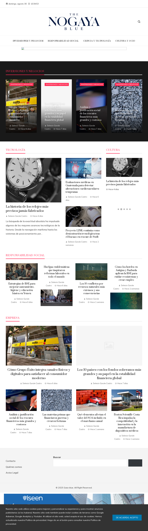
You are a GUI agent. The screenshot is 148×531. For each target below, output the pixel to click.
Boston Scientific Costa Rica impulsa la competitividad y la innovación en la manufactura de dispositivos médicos (127, 422)
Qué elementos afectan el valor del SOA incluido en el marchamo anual (91, 418)
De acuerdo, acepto (127, 517)
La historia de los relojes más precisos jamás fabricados (27, 209)
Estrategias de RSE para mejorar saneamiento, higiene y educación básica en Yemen (21, 288)
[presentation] (8, 286)
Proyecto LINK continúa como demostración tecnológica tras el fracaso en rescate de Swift (83, 234)
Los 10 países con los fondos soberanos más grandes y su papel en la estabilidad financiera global (109, 374)
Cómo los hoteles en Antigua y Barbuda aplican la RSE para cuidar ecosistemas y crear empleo (126, 273)
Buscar (57, 457)
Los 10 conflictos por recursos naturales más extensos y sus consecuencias (91, 288)
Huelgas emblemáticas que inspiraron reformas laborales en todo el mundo (57, 271)
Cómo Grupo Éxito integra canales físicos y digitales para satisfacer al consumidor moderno (39, 374)
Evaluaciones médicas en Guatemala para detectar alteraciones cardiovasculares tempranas (82, 187)
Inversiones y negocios (21, 84)
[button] (118, 209)
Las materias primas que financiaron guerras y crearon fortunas (56, 418)
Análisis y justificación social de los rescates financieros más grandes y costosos (21, 419)
